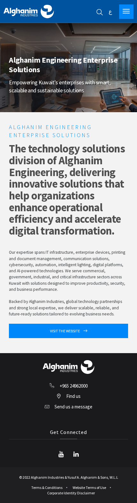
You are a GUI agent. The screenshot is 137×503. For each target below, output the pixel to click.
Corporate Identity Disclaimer (71, 493)
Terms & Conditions (46, 487)
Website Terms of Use (89, 487)
